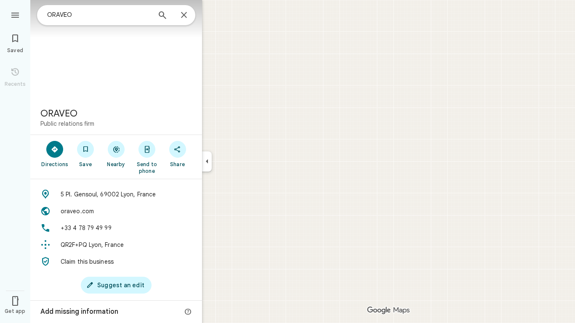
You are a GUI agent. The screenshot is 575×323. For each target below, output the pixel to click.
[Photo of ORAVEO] (116, 50)
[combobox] (99, 15)
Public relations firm (67, 123)
